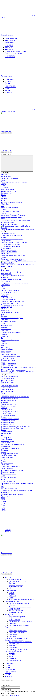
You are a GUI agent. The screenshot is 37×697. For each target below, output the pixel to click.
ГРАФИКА (5, 204)
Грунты (3, 209)
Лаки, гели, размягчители (10, 290)
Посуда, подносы (7, 387)
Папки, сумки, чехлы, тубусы (11, 217)
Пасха (3, 393)
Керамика (4, 402)
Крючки (3, 180)
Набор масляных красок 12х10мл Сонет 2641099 (18, 230)
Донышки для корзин (8, 404)
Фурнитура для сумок (8, 191)
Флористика (5, 270)
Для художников (6, 193)
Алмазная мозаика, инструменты (12, 305)
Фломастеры (5, 492)
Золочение (4, 314)
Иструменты (5, 281)
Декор (3, 509)
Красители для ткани (8, 321)
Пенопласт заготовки (8, 395)
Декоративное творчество (10, 303)
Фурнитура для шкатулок (10, 398)
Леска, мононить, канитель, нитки (13, 255)
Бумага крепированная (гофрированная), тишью (18, 272)
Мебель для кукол (7, 409)
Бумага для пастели (7, 424)
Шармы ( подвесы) (7, 365)
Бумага (3, 417)
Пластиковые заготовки (9, 411)
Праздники (5, 465)
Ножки (3, 501)
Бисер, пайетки (6, 241)
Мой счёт (8, 47)
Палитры (4, 213)
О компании (9, 79)
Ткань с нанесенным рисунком (12, 239)
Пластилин (5, 294)
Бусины (3, 342)
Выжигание (5, 310)
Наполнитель (5, 285)
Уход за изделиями (7, 189)
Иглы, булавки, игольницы (10, 246)
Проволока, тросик (7, 358)
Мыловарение (6, 329)
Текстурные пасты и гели (10, 211)
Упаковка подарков (7, 441)
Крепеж (3, 510)
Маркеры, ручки (6, 325)
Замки (3, 498)
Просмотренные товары (13, 53)
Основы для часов (7, 382)
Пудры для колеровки (8, 299)
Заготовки (4, 347)
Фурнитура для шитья (8, 250)
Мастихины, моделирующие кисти (13, 202)
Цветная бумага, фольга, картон (12, 494)
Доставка (8, 81)
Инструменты (6, 248)
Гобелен (3, 461)
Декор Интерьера (7, 457)
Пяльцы (3, 257)
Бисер (3, 345)
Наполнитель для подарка (10, 448)
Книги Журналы (6, 439)
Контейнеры (5, 253)
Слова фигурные (7, 389)
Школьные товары (7, 472)
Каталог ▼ (5, 172)
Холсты (3, 219)
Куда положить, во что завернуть (12, 444)
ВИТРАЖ (4, 198)
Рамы (3, 459)
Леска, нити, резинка (8, 354)
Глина (3, 288)
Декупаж (4, 316)
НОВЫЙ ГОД (6, 413)
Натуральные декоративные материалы (14, 283)
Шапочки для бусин (8, 360)
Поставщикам (10, 85)
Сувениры (4, 450)
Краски (3, 195)
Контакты (8, 92)
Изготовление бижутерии (10, 340)
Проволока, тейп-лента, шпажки (12, 275)
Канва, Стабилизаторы (9, 252)
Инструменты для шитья (9, 454)
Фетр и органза (6, 274)
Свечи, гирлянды (7, 468)
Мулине (3, 237)
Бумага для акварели (8, 420)
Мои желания (9, 55)
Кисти (3, 200)
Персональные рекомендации (15, 51)
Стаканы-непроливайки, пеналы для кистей (16, 490)
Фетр (2, 338)
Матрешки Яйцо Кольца (9, 386)
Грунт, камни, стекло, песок (10, 466)
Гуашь (3, 476)
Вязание (4, 174)
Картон (3, 430)
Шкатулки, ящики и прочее (10, 384)
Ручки (3, 505)
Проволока (5, 331)
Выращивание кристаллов (10, 312)
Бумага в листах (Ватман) (10, 419)
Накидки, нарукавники (9, 488)
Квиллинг (4, 319)
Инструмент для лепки (9, 292)
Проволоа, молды (7, 297)
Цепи (3, 362)
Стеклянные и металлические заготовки (15, 397)
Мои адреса (9, 46)
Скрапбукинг (5, 334)
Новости (8, 88)
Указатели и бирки (7, 222)
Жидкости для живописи (9, 207)
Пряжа (3, 185)
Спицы (3, 184)
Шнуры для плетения (8, 364)
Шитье (3, 452)
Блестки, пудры (6, 307)
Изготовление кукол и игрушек (12, 318)
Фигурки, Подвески (8, 380)
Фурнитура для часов (8, 400)
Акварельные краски (8, 474)
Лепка (3, 286)
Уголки (3, 507)
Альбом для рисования (9, 477)
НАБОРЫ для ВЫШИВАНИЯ (11, 235)
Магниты (4, 408)
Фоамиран (4, 277)
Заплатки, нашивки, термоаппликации (14, 182)
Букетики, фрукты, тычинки (11, 279)
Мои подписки (10, 49)
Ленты (3, 323)
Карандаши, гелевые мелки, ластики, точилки (17, 483)
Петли (3, 503)
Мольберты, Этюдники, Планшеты (13, 215)
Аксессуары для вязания (9, 178)
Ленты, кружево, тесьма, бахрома (12, 259)
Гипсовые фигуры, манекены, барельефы (15, 220)
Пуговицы (4, 187)
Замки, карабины (7, 349)
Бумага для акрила (7, 422)
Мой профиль (10, 40)
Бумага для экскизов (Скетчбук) (12, 428)
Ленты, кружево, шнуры (9, 455)
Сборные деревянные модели (11, 332)
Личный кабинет (11, 38)
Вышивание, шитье (7, 233)
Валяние (4, 308)
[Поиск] (17, 163)
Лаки (2, 206)
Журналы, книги (7, 176)
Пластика (4, 296)
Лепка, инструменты (8, 481)
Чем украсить (5, 443)
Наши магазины (10, 87)
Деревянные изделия (8, 415)
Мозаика (4, 327)
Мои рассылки (10, 57)
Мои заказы (9, 44)
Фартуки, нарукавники (9, 224)
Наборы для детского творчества (12, 301)
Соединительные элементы (10, 356)
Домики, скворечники (8, 406)
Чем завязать (5, 446)
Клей (2, 435)
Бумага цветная (6, 432)
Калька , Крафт (6, 433)
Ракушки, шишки (7, 463)
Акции (7, 90)
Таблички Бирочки (7, 378)
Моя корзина (9, 42)
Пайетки (4, 343)
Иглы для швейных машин (10, 244)
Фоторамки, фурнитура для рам (12, 470)
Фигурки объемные (8, 391)
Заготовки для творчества (10, 376)
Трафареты (4, 336)
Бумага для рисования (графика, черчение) (16, 426)
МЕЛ (2, 485)
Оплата (7, 83)
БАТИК (3, 196)
